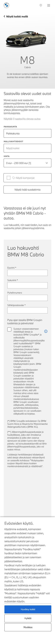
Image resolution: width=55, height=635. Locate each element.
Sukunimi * (12, 280)
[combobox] (27, 148)
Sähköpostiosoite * (16, 305)
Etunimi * (11, 267)
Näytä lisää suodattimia (27, 189)
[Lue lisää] (45, 331)
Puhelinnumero (14, 292)
